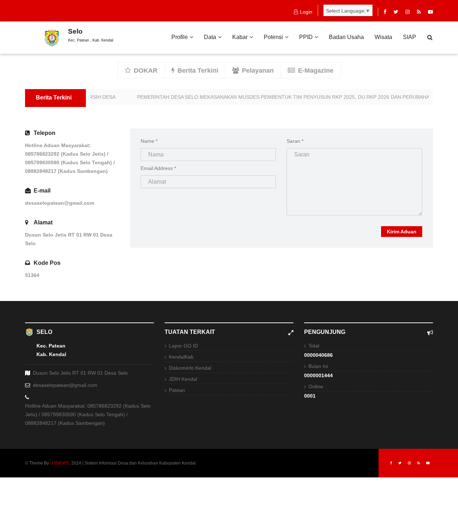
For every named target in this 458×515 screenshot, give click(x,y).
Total (313, 346)
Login (306, 12)
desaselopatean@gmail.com (59, 203)
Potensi (273, 37)
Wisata (383, 37)
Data (210, 37)
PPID (306, 37)
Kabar (240, 37)
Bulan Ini (318, 366)
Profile (179, 37)
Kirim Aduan (401, 231)
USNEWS (59, 463)
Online (315, 386)
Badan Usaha (346, 37)
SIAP (409, 37)
